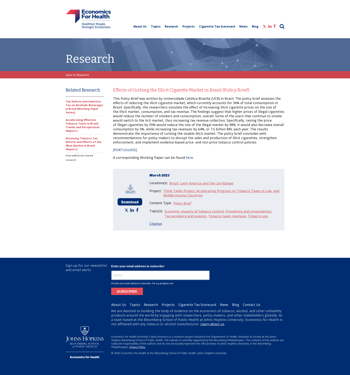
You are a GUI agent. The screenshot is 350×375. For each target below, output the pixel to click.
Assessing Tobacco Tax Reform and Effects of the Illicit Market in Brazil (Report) (83, 143)
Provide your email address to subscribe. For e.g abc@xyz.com (142, 283)
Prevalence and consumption (248, 211)
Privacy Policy (137, 347)
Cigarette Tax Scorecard (217, 26)
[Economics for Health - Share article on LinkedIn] (132, 210)
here (189, 157)
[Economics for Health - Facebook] (274, 26)
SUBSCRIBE (127, 291)
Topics (155, 26)
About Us (140, 26)
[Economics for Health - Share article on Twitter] (127, 210)
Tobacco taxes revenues (227, 216)
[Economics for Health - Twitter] (264, 26)
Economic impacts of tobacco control (194, 211)
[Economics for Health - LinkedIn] (270, 26)
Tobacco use (258, 216)
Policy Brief (182, 203)
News (243, 26)
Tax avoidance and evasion (185, 216)
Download (130, 202)
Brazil (173, 183)
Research (171, 26)
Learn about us (212, 324)
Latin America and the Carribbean (206, 183)
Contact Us (251, 304)
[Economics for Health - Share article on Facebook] (137, 210)
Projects (188, 26)
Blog (255, 26)
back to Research (77, 75)
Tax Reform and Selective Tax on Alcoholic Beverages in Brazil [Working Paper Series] (84, 107)
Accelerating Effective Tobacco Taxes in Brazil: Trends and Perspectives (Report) (83, 125)
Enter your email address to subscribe (137, 266)
